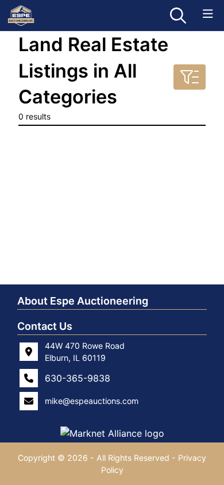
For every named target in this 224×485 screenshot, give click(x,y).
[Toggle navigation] (208, 14)
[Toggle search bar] (178, 15)
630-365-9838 (77, 378)
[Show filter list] (189, 77)
